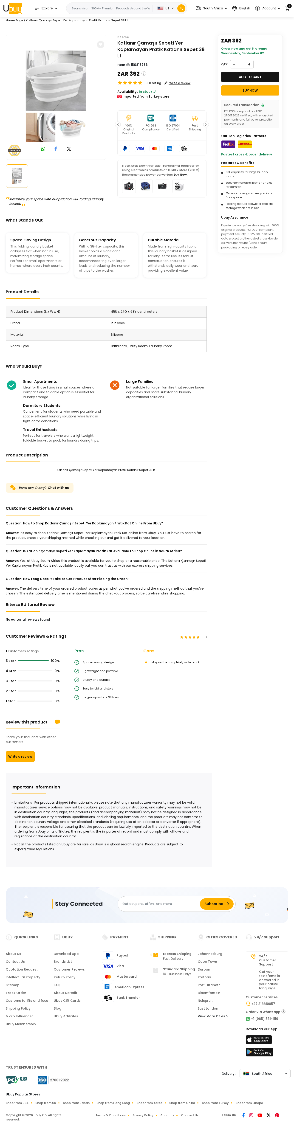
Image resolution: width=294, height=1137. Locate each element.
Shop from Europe (249, 1103)
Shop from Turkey (215, 1103)
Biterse (123, 37)
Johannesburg (210, 953)
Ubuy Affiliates (66, 1016)
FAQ (57, 985)
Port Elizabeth (209, 985)
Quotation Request (22, 969)
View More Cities (212, 1016)
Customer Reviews (69, 969)
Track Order (16, 993)
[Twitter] (269, 1115)
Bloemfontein (209, 993)
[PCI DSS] (16, 1080)
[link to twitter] (69, 149)
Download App (66, 953)
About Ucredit (65, 993)
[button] (211, 8)
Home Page (14, 20)
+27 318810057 (263, 1004)
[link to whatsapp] (43, 149)
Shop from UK (45, 1103)
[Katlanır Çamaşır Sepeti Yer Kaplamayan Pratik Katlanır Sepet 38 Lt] (56, 96)
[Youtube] (260, 1115)
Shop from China (182, 1103)
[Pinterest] (277, 1115)
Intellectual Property (23, 977)
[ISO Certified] (51, 1080)
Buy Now (180, 174)
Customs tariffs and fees (27, 1000)
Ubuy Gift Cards (67, 1000)
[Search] (181, 8)
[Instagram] (251, 1115)
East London (208, 1008)
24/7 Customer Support (267, 960)
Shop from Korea (149, 1103)
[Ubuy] (12, 8)
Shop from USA (17, 1103)
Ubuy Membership (21, 1024)
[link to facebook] (55, 149)
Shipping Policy (18, 1008)
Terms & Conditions (111, 1115)
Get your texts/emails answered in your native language (269, 980)
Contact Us (15, 961)
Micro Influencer (19, 1016)
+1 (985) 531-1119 (264, 1018)
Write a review (20, 756)
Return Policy (64, 977)
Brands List (63, 961)
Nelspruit (205, 1000)
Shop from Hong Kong (113, 1103)
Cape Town (207, 961)
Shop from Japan (76, 1103)
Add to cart (250, 77)
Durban (204, 969)
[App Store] (259, 1041)
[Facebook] (243, 1115)
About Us (13, 953)
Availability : (127, 91)
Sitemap (13, 985)
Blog (57, 1008)
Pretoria (204, 977)
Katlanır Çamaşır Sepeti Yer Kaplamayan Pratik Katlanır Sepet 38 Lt (77, 20)
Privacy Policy (143, 1115)
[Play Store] (259, 1053)
